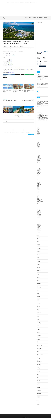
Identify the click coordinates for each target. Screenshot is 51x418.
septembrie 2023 (39, 161)
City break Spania (39, 211)
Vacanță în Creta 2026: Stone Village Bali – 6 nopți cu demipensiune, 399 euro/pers (43, 121)
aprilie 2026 (38, 132)
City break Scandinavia (39, 210)
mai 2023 (38, 293)
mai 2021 (38, 179)
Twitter (13, 72)
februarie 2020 (38, 332)
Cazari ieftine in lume (39, 199)
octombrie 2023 (38, 160)
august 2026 (38, 128)
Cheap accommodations (40, 201)
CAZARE (11, 59)
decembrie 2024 (39, 147)
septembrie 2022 (39, 172)
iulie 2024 (38, 273)
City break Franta (39, 355)
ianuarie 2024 (38, 157)
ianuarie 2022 (38, 310)
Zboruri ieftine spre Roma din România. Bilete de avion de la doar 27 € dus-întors (29, 90)
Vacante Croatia (39, 223)
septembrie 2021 (39, 312)
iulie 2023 (38, 290)
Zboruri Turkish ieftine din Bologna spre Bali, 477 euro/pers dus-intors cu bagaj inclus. (18, 115)
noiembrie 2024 (38, 148)
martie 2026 (38, 133)
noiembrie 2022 (38, 170)
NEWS (37, 220)
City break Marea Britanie (40, 208)
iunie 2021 (38, 315)
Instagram (9, 72)
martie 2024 (38, 155)
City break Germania (39, 357)
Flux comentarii (38, 403)
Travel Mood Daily (26, 69)
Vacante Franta (38, 226)
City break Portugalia (39, 209)
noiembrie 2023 (38, 159)
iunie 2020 (38, 186)
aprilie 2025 (38, 143)
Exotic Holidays (38, 216)
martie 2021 (38, 180)
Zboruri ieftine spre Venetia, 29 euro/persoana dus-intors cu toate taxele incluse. (7, 115)
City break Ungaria (39, 212)
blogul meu (15, 69)
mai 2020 (38, 187)
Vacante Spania (38, 394)
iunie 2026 (38, 130)
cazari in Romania (39, 200)
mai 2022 (38, 175)
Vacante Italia (38, 229)
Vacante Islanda (39, 228)
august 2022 (38, 173)
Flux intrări (38, 402)
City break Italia (38, 207)
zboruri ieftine (16, 46)
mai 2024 (38, 153)
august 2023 (38, 162)
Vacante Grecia (38, 227)
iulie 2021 (38, 313)
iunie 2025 (38, 141)
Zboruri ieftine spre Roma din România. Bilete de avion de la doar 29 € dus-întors (18, 90)
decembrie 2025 (39, 248)
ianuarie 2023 (38, 168)
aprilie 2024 (38, 154)
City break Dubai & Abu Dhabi (40, 354)
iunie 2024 (38, 274)
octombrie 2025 (38, 251)
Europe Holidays (39, 214)
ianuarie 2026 (38, 135)
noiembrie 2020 (38, 182)
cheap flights (38, 202)
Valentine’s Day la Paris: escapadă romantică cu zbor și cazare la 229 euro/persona (43, 124)
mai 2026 (38, 131)
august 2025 (38, 139)
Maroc (37, 377)
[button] (4, 2)
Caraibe (38, 198)
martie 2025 (38, 144)
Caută (37, 94)
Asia (37, 197)
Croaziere (38, 213)
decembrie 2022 (39, 169)
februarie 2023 (38, 167)
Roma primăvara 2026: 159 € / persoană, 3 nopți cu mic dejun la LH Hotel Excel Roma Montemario (43, 118)
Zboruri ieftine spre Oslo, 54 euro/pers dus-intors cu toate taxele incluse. (29, 115)
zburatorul (5, 46)
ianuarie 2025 (38, 146)
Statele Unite (38, 221)
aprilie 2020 (38, 188)
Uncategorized (38, 222)
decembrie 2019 (39, 335)
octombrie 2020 (38, 183)
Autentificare (38, 401)
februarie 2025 (38, 145)
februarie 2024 (38, 156)
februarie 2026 (38, 134)
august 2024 (38, 271)
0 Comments (21, 46)
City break (38, 203)
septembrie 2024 (39, 270)
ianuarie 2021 (38, 181)
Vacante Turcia (38, 396)
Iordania (38, 374)
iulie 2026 (38, 129)
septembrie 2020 (39, 184)
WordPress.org (38, 404)
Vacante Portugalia (39, 230)
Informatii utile (38, 217)
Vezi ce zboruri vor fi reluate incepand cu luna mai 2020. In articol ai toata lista (7, 90)
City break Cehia (39, 352)
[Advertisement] (26, 9)
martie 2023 (38, 166)
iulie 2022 (38, 174)
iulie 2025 (38, 140)
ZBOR (8, 59)
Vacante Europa (39, 224)
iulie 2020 (38, 185)
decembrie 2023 (39, 158)
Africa (37, 196)
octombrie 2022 (38, 171)
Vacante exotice (39, 225)
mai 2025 (38, 142)
